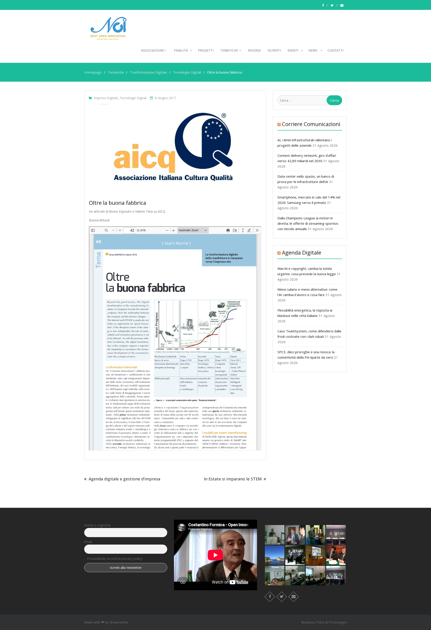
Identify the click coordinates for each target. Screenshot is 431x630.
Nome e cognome (97, 525)
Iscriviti (274, 50)
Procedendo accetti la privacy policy (114, 558)
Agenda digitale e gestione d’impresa (124, 479)
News (312, 50)
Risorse (254, 50)
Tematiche (229, 50)
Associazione (152, 50)
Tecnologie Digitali (133, 98)
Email (88, 542)
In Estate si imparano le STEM (233, 479)
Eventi (293, 50)
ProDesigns (338, 622)
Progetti (205, 50)
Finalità (181, 50)
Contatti (335, 50)
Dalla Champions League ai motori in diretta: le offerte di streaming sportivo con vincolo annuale (307, 223)
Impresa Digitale (106, 98)
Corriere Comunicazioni (311, 124)
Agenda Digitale (301, 252)
